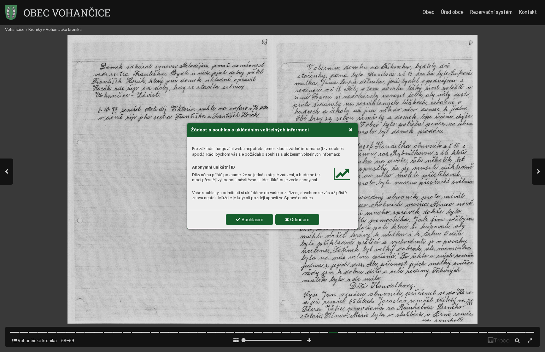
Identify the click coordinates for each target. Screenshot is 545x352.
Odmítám (299, 219)
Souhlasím (251, 219)
